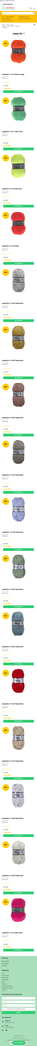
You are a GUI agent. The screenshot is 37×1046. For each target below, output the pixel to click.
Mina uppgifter (5, 963)
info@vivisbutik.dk (8, 4)
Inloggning (4, 965)
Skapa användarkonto (7, 986)
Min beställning (5, 961)
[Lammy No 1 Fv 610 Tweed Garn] (18, 456)
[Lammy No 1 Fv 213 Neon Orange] (18, 55)
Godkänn (18, 1012)
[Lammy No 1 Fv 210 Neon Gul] (18, 170)
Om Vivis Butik (5, 975)
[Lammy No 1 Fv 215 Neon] (18, 227)
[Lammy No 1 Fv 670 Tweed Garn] (18, 513)
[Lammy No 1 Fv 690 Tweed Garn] (18, 341)
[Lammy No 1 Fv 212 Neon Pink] (18, 913)
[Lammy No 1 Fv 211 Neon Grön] (18, 112)
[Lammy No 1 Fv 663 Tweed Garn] (18, 627)
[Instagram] (6, 1030)
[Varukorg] (30, 8)
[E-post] (18, 1001)
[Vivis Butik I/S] (8, 8)
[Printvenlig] (34, 25)
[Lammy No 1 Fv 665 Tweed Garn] (18, 570)
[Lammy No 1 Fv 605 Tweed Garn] (18, 856)
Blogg (3, 982)
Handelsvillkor (5, 977)
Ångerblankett (5, 979)
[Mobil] (18, 1005)
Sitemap (4, 990)
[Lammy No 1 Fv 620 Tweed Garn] (18, 284)
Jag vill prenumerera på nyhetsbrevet (15, 1009)
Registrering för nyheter (7, 988)
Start (3, 973)
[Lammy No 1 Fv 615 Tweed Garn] (18, 742)
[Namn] (18, 998)
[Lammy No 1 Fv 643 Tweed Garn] (18, 685)
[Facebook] (3, 1030)
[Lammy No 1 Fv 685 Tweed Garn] (18, 398)
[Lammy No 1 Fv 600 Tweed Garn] (18, 799)
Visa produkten (19, 91)
